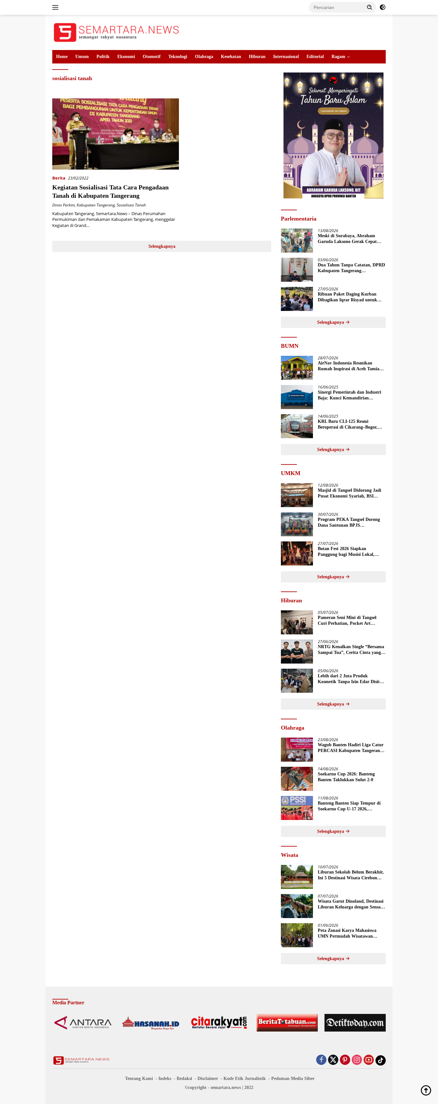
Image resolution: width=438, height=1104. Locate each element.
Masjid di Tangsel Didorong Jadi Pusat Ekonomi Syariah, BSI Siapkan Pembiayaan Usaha (349, 493)
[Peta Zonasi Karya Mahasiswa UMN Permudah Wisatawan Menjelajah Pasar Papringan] (297, 935)
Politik (103, 56)
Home (62, 56)
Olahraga (204, 56)
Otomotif (152, 56)
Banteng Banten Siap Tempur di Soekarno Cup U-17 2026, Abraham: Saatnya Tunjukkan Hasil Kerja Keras (349, 806)
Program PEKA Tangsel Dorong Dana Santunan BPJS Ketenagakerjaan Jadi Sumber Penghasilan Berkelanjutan (349, 522)
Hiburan (257, 56)
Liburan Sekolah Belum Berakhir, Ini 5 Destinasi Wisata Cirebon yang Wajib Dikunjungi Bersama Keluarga (351, 875)
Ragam (338, 56)
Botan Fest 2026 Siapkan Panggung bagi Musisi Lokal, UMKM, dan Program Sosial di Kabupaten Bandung (348, 551)
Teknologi (177, 56)
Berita (58, 178)
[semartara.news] (116, 32)
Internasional (286, 56)
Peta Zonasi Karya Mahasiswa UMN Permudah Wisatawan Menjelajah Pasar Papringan (347, 933)
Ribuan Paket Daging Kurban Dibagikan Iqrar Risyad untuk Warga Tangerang (347, 297)
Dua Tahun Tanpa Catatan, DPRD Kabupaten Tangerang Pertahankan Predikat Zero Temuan (351, 268)
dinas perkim (63, 205)
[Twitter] (333, 1060)
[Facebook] (321, 1060)
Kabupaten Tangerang (96, 205)
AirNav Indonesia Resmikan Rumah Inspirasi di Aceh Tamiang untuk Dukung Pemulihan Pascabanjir (351, 366)
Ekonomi (126, 56)
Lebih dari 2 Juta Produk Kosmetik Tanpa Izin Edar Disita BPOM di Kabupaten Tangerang (350, 679)
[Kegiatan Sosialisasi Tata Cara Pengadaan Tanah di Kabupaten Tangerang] (115, 134)
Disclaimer (208, 1078)
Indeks (164, 1078)
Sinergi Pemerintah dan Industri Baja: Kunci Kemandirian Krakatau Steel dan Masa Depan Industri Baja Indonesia (349, 395)
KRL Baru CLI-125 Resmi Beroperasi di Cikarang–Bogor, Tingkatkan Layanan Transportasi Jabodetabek (351, 424)
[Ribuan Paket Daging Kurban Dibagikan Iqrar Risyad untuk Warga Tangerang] (297, 299)
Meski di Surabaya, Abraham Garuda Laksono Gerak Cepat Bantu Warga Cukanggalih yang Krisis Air (349, 239)
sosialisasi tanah (131, 205)
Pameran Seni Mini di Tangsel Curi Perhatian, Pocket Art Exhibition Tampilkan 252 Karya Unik (350, 620)
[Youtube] (369, 1060)
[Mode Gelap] (382, 7)
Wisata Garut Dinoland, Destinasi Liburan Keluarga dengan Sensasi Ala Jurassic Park (350, 904)
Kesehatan (231, 56)
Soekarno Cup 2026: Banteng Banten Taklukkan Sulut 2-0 (346, 777)
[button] (369, 7)
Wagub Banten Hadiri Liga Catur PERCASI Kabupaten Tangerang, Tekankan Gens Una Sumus (350, 748)
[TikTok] (380, 1060)
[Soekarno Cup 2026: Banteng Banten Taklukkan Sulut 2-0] (297, 779)
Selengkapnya (161, 246)
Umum (82, 56)
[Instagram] (357, 1060)
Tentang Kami (139, 1078)
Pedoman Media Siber (293, 1078)
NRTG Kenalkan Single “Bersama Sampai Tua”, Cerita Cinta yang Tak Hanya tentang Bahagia (351, 650)
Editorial (315, 56)
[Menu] (56, 7)
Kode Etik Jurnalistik (244, 1078)
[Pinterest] (345, 1060)
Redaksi (184, 1078)
